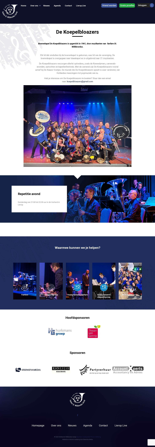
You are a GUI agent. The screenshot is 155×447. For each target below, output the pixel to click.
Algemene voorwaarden (83, 437)
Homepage (38, 425)
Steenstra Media (88, 439)
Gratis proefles (127, 5)
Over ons (34, 6)
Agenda (57, 6)
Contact (68, 6)
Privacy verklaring (96, 437)
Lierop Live (81, 6)
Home (23, 6)
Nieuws (46, 6)
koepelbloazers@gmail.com (80, 81)
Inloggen (142, 5)
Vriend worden (109, 5)
